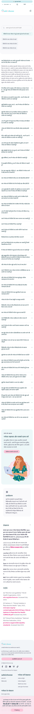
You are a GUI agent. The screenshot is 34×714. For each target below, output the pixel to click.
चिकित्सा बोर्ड (3, 681)
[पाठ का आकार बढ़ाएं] (10, 4)
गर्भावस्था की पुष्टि (21, 678)
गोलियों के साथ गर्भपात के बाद (9, 48)
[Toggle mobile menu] (30, 11)
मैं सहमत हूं (17, 710)
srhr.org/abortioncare (10, 597)
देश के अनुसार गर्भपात (5, 694)
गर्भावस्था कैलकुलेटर (22, 681)
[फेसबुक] (2, 667)
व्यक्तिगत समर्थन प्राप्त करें (12, 451)
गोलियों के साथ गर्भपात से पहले (9, 39)
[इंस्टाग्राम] (6, 667)
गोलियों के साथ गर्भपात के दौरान (10, 43)
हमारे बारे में (3, 678)
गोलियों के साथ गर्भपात (22, 684)
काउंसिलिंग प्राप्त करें (17, 659)
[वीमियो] (14, 667)
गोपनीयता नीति (15, 704)
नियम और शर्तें (6, 704)
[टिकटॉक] (18, 667)
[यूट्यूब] (10, 667)
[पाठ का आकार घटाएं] (2, 4)
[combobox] (17, 34)
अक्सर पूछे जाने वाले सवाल (23, 686)
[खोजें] (17, 4)
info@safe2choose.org (7, 663)
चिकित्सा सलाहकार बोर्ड (16, 547)
